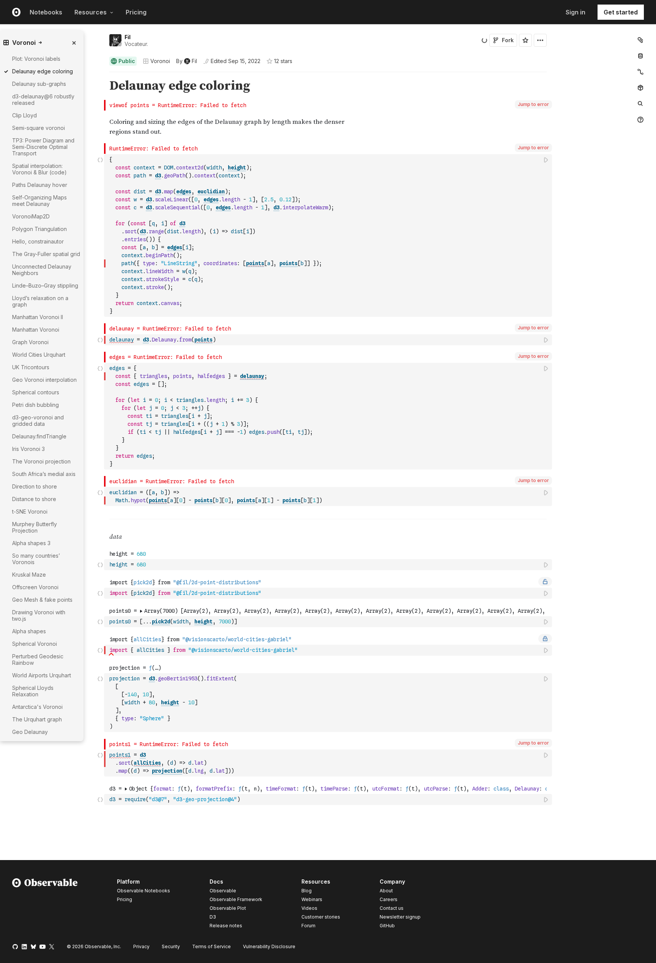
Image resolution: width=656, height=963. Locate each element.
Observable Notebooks (143, 890)
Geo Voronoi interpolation (44, 379)
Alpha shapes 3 (31, 543)
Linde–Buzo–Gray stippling (45, 285)
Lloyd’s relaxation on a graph (40, 301)
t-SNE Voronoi (29, 511)
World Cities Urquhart (38, 354)
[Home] (45, 904)
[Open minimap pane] (640, 71)
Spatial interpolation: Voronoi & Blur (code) (39, 169)
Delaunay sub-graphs (39, 84)
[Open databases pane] (640, 55)
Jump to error (533, 104)
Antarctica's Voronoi (37, 707)
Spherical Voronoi (34, 643)
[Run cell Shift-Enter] (546, 159)
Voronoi (160, 61)
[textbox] (329, 235)
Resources (90, 12)
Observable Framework (236, 899)
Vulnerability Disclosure (269, 946)
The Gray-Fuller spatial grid (46, 254)
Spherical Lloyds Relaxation (33, 691)
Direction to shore (34, 486)
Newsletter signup (400, 917)
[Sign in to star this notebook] (525, 40)
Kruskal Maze (29, 574)
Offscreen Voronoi (35, 587)
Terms (211, 946)
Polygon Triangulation (39, 229)
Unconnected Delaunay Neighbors (41, 269)
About (386, 890)
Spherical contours (35, 392)
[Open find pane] (640, 103)
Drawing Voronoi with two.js (38, 615)
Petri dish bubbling (35, 405)
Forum (308, 925)
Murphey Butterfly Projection (34, 527)
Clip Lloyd (24, 115)
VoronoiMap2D (31, 216)
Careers (388, 899)
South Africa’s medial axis (44, 474)
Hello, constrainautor (38, 241)
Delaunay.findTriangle (39, 436)
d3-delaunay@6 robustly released (43, 99)
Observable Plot (228, 908)
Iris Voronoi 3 (28, 449)
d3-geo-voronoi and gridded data (38, 420)
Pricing (136, 12)
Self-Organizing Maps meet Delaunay (39, 200)
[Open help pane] (640, 119)
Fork (508, 40)
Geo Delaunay (30, 732)
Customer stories (320, 917)
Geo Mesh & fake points (42, 599)
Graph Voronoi (30, 342)
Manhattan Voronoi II (37, 317)
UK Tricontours (30, 367)
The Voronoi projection (41, 461)
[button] (100, 75)
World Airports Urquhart (41, 675)
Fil (128, 37)
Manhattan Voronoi (35, 329)
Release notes (226, 925)
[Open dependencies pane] (640, 87)
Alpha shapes (29, 631)
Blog (306, 890)
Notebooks (46, 12)
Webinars (311, 899)
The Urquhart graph (37, 719)
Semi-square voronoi (38, 128)
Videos (309, 908)
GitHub (387, 925)
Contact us (392, 908)
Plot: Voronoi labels (36, 58)
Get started (621, 12)
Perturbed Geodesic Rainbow (37, 659)
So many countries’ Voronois (36, 558)
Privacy (141, 946)
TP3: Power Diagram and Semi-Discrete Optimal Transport (43, 147)
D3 (213, 917)
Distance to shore (34, 499)
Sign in (575, 12)
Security (171, 946)
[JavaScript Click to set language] (100, 235)
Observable (223, 890)
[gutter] (52, 757)
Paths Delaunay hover (39, 185)
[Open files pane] (640, 39)
